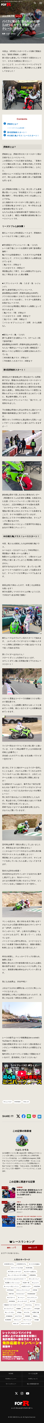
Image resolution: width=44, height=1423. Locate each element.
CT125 (33, 1301)
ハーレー (22, 1297)
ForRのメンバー (11, 1378)
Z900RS (8, 1320)
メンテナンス (33, 1297)
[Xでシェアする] (18, 1116)
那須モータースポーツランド (13, 1305)
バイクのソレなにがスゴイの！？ (16, 1279)
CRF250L (30, 1268)
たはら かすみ (22, 1150)
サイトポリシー (11, 1384)
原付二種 (36, 1312)
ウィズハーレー (34, 1279)
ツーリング (28, 1320)
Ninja (19, 1312)
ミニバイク (8, 1101)
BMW (19, 1308)
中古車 (38, 1308)
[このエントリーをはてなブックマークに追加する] (39, 1116)
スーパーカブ (26, 1323)
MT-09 (12, 1294)
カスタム (29, 1305)
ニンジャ (36, 1282)
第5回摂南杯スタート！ (17, 132)
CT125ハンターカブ (15, 1271)
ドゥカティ (28, 1308)
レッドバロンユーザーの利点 (18, 1275)
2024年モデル (9, 1264)
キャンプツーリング (24, 1290)
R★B (37, 1320)
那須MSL (33, 1275)
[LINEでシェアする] (29, 1116)
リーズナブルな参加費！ (17, 128)
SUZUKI (37, 1286)
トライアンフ (9, 1308)
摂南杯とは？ (12, 124)
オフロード (11, 1297)
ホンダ (27, 1101)
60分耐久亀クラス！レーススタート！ (23, 136)
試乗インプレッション (13, 1282)
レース (18, 16)
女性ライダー (27, 1286)
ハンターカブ (23, 1301)
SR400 (28, 1316)
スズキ (27, 1312)
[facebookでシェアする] (23, 1116)
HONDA (18, 1101)
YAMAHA (9, 1316)
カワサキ (19, 1316)
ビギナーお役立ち (30, 1271)
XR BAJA (11, 1290)
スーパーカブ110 (17, 1268)
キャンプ (18, 1320)
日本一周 (26, 1282)
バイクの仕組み (35, 1264)
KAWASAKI (31, 1294)
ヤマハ (38, 1305)
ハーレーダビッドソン (12, 1286)
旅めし (36, 1316)
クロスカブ (21, 1294)
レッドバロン (10, 1312)
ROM (35, 1290)
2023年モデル (22, 1264)
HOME (11, 1373)
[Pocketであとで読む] (34, 1116)
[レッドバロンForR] (6, 6)
